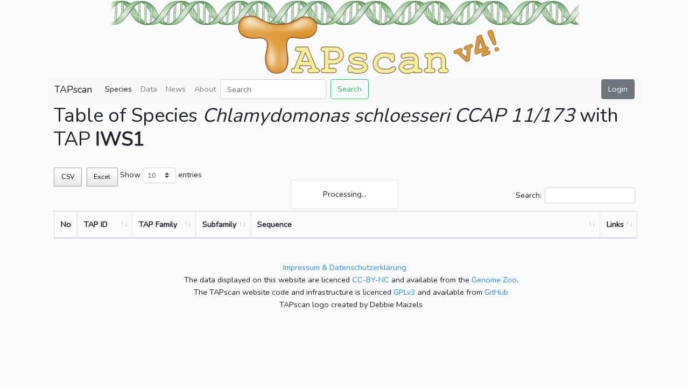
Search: (529, 195)
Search (350, 89)
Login (618, 89)
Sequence (274, 224)
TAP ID (96, 224)
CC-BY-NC (370, 279)
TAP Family (158, 224)
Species (118, 89)
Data (148, 89)
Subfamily (219, 224)
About (205, 89)
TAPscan (73, 89)
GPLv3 (404, 292)
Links (615, 224)
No (66, 224)
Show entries (161, 174)
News (176, 89)
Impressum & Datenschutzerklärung (344, 267)
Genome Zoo (494, 279)
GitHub (496, 292)
